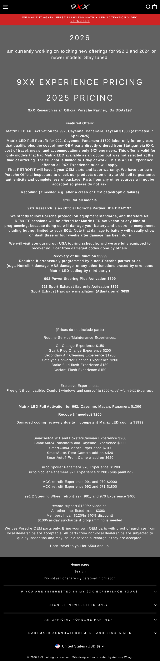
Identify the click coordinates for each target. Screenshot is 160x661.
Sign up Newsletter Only (79, 604)
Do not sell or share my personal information (80, 578)
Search (80, 571)
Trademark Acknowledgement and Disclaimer (79, 633)
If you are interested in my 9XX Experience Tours (79, 591)
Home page (80, 564)
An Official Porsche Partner (79, 619)
